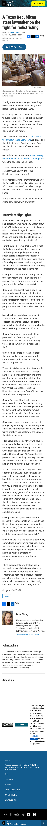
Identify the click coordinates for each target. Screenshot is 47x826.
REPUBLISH (21, 725)
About (7, 774)
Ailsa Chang (15, 32)
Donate (39, 4)
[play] (3, 823)
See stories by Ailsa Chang (27, 634)
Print (42, 35)
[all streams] (44, 823)
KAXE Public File (11, 795)
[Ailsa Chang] (7, 618)
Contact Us (9, 779)
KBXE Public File (11, 800)
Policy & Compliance (12, 790)
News (7, 596)
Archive (8, 785)
